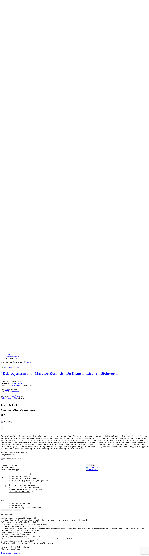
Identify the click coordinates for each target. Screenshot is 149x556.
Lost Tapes (16, 396)
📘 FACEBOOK (92, 467)
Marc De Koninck (19, 383)
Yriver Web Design (15, 385)
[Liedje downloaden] (2, 428)
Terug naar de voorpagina (10, 553)
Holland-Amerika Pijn (9, 398)
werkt (7, 390)
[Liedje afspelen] (2, 426)
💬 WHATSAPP (92, 470)
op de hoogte (14, 392)
